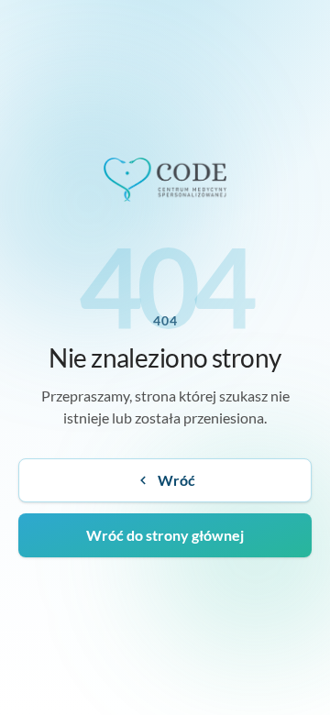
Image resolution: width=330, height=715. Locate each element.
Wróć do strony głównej (165, 535)
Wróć (176, 480)
